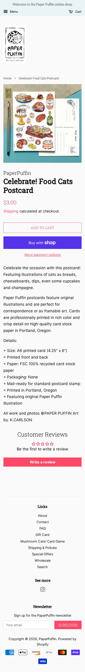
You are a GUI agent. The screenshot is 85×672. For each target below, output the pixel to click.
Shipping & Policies (42, 548)
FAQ (42, 528)
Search (42, 567)
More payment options (42, 255)
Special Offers (42, 554)
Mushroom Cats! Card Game (42, 541)
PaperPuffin (47, 639)
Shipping (10, 211)
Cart (78, 11)
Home (7, 78)
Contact (42, 522)
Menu (13, 11)
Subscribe (68, 625)
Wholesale (43, 560)
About (42, 515)
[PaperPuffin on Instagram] (42, 590)
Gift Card (42, 535)
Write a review (43, 462)
